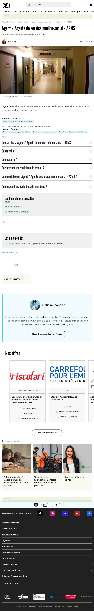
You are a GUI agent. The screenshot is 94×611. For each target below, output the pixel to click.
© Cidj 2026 (69, 606)
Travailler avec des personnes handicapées (73, 132)
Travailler (62, 11)
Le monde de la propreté (17, 212)
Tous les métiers (21, 11)
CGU (63, 606)
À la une (6, 11)
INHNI (7, 201)
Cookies (76, 606)
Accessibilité (57, 606)
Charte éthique (32, 606)
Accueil (5, 22)
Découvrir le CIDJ (9, 529)
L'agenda (6, 540)
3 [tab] (54, 426)
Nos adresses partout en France (47, 334)
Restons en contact (10, 523)
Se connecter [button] (87, 4)
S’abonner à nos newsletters (14, 576)
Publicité (18, 606)
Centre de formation (11, 552)
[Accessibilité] (36, 505)
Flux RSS (24, 606)
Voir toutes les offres (47, 432)
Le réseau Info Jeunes (11, 570)
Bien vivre (89, 11)
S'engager (76, 11)
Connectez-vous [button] (11, 583)
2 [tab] (51, 426)
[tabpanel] (47, 71)
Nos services (7, 546)
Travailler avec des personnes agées (44, 132)
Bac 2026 (37, 11)
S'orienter (50, 11)
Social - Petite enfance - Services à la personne (18, 121)
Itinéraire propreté (13, 206)
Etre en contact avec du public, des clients (16, 132)
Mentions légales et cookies (44, 606)
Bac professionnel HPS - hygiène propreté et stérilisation (35, 243)
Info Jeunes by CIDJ (10, 535)
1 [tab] (47, 100)
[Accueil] (6, 5)
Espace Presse (8, 558)
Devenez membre (10, 564)
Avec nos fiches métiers (19, 22)
